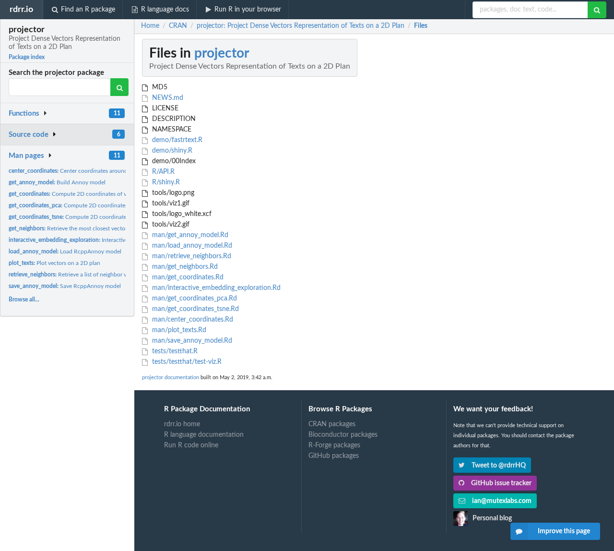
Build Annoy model (57, 182)
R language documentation (204, 434)
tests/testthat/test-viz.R (186, 362)
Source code (28, 134)
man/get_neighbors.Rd (184, 267)
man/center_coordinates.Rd (191, 319)
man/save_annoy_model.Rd (191, 340)
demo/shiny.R (171, 150)
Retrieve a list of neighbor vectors (75, 274)
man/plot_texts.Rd (178, 330)
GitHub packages (333, 456)
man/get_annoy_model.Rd (189, 235)
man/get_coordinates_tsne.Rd (194, 309)
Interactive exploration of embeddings (103, 240)
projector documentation (170, 377)
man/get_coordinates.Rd (187, 277)
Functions (24, 113)
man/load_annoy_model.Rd (191, 245)
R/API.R (162, 171)
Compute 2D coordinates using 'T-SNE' (86, 217)
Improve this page (564, 531)
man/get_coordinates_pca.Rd (193, 298)
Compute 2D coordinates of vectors (75, 194)
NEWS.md (166, 98)
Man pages (26, 155)
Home (150, 26)
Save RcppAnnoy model (65, 286)
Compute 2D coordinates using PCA (82, 205)
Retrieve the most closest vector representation (87, 228)
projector (221, 53)
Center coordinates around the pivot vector (89, 171)
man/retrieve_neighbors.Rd (190, 256)
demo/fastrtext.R (176, 140)
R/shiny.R (165, 182)
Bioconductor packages (343, 434)
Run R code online (191, 445)
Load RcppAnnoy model (65, 251)
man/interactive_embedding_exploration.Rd (215, 288)
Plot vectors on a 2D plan (54, 263)
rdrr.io (21, 9)
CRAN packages (331, 424)
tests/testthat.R (174, 351)
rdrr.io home (182, 424)
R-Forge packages (334, 445)
